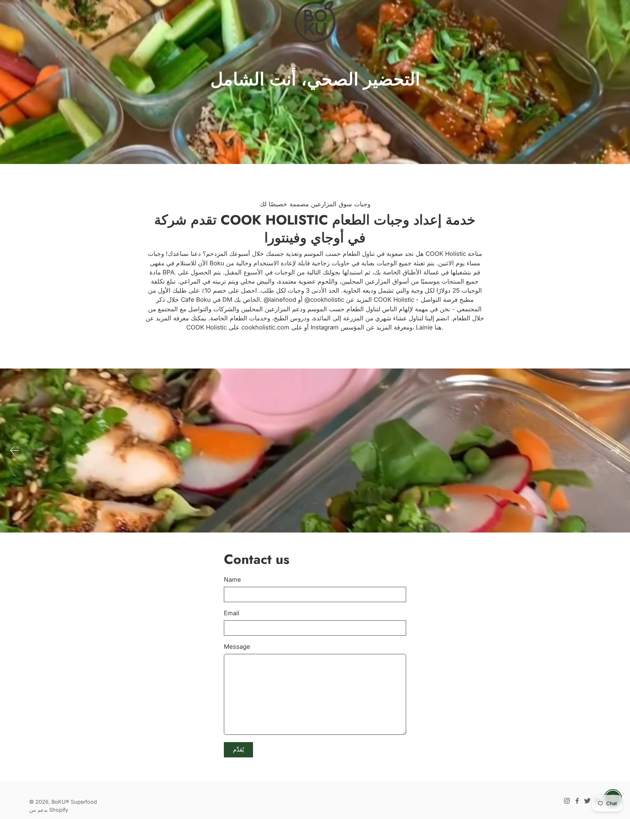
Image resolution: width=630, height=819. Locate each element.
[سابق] (14, 450)
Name (232, 579)
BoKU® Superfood (74, 802)
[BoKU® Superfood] (315, 22)
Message (237, 646)
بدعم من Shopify (48, 810)
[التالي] (615, 450)
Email (231, 613)
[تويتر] (587, 801)
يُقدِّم (238, 749)
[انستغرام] (567, 801)
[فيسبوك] (577, 801)
